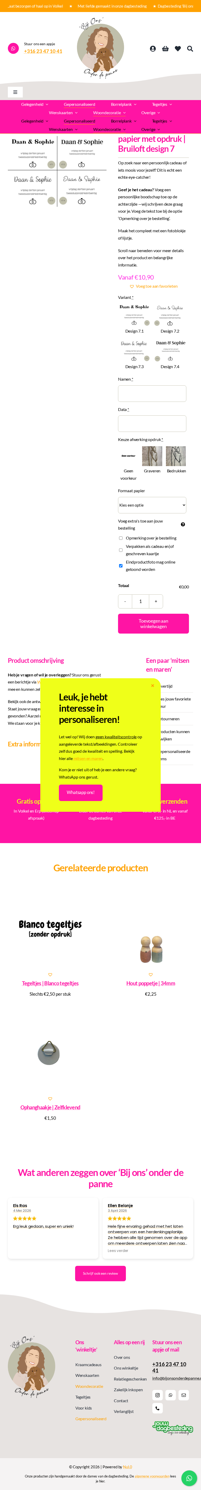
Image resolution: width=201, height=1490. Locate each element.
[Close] (152, 685)
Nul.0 (127, 1466)
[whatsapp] (170, 1395)
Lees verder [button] (118, 1251)
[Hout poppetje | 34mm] (150, 928)
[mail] (183, 1395)
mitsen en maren (88, 758)
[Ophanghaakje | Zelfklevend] (50, 1052)
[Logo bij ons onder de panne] (100, 19)
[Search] (190, 48)
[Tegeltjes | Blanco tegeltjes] (50, 928)
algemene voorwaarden (152, 1476)
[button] (153, 286)
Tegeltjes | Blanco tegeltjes (50, 983)
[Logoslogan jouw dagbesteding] (172, 1423)
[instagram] (157, 1395)
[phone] (157, 1408)
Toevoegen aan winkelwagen (153, 623)
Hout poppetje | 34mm (150, 983)
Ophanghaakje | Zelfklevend (50, 1107)
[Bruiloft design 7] (57, 171)
